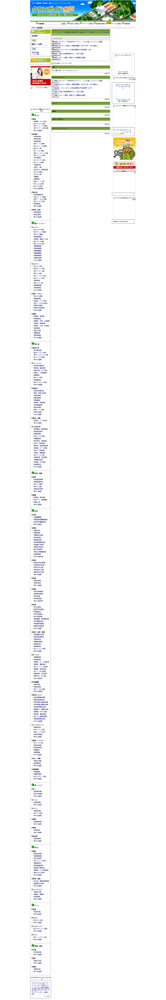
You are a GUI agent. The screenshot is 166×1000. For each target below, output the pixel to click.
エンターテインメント (38, 982)
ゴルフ (37, 266)
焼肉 (36, 141)
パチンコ (38, 241)
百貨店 (37, 350)
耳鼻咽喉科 (39, 542)
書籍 (36, 438)
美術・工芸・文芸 (41, 326)
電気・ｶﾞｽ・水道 (41, 662)
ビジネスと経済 (39, 987)
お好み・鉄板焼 (40, 169)
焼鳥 (36, 165)
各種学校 (38, 623)
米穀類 (37, 405)
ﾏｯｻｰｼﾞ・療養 (39, 500)
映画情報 (67, 32)
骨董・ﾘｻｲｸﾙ (39, 462)
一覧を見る (107, 73)
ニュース (61, 32)
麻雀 (36, 318)
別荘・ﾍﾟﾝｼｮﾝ (39, 301)
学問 (33, 994)
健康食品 (38, 460)
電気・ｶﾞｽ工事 (40, 870)
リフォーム (39, 861)
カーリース (39, 729)
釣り (36, 330)
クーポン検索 (116, 24)
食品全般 (38, 391)
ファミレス (39, 155)
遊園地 (37, 246)
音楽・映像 (39, 323)
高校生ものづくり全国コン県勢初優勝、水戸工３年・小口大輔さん (76, 46)
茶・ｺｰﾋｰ (38, 410)
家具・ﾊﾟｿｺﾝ (39, 420)
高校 (36, 612)
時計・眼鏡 (39, 453)
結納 (36, 969)
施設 (36, 772)
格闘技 (37, 285)
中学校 (37, 614)
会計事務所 (39, 707)
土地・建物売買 (40, 881)
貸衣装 (37, 734)
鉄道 (36, 687)
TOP (33, 28)
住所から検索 (74, 24)
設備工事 (38, 868)
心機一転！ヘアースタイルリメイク (66, 70)
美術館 (37, 248)
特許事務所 (39, 700)
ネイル (37, 486)
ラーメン (38, 144)
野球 (36, 280)
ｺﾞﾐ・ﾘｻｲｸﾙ (39, 671)
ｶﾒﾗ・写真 (38, 450)
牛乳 (36, 407)
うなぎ (37, 172)
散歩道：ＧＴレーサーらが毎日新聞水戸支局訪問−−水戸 (72, 50)
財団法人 (38, 572)
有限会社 (38, 565)
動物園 (37, 251)
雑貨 (36, 380)
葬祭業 (37, 774)
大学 (36, 607)
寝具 (36, 434)
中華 (36, 158)
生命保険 (38, 591)
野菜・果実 (39, 402)
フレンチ (38, 162)
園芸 (36, 333)
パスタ (37, 186)
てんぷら (38, 184)
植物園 (37, 253)
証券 (36, 639)
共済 (36, 596)
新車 (36, 791)
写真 (36, 335)
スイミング (39, 278)
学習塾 (37, 621)
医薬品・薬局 (39, 429)
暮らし (44, 984)
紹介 (36, 960)
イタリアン (39, 160)
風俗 (36, 204)
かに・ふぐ (39, 181)
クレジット (39, 649)
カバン (37, 377)
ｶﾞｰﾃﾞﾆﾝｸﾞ (38, 455)
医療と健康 (37, 989)
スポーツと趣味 (43, 992)
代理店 (37, 598)
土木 (36, 858)
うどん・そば (39, 146)
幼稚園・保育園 (40, 619)
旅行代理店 (39, 308)
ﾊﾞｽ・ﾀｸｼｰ (38, 689)
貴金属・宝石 (39, 457)
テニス (37, 273)
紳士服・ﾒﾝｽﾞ (39, 370)
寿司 (36, 139)
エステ (37, 484)
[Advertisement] (105, 8)
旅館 (36, 298)
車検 (36, 830)
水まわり (38, 872)
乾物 (36, 400)
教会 (36, 580)
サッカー (38, 283)
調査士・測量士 (40, 709)
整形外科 (38, 535)
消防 (36, 659)
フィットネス (39, 276)
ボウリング (39, 269)
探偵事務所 (39, 719)
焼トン (37, 167)
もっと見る (47, 996)
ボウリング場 (39, 232)
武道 (36, 288)
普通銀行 (38, 634)
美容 (36, 912)
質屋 (36, 646)
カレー (37, 148)
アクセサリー (39, 382)
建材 (36, 863)
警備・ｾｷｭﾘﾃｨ (39, 712)
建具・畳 (38, 894)
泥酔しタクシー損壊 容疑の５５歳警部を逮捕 (69, 57)
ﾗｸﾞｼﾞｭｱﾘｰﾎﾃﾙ (40, 303)
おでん (37, 174)
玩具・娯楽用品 (40, 445)
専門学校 (38, 609)
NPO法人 (38, 567)
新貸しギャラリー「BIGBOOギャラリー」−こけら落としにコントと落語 (78, 42)
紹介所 (37, 761)
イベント (55, 32)
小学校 (37, 616)
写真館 (73, 32)
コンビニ (38, 357)
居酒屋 (37, 195)
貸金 (36, 644)
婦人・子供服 (39, 373)
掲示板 (82, 32)
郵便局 (37, 641)
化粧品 (37, 431)
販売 (36, 802)
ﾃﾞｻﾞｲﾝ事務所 (39, 716)
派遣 (36, 763)
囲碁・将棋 (39, 316)
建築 (36, 856)
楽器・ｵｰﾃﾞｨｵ (39, 448)
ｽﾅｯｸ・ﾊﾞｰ (38, 197)
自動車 (37, 747)
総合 (36, 530)
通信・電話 (39, 664)
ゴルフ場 (38, 234)
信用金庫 (38, 637)
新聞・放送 (39, 669)
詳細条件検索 (100, 24)
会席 (36, 214)
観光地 (37, 258)
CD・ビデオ (39, 732)
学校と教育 (44, 989)
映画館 (37, 237)
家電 (36, 752)
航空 (36, 684)
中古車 (37, 794)
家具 (36, 892)
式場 (36, 952)
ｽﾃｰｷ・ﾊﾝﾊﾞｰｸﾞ (40, 153)
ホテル (37, 296)
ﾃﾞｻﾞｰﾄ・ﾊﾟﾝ (39, 126)
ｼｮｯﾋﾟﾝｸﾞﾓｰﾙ (39, 352)
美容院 (37, 479)
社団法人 (38, 570)
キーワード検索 (87, 24)
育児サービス (39, 676)
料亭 (36, 212)
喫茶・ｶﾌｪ (38, 121)
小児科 (37, 549)
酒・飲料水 (39, 393)
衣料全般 (38, 365)
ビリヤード (39, 271)
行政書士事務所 (40, 704)
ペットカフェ (39, 937)
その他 (37, 130)
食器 (36, 897)
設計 (36, 853)
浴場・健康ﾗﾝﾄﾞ (40, 239)
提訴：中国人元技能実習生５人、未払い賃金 (69, 53)
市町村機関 (39, 522)
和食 (36, 136)
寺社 (36, 583)
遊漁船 (37, 255)
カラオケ (38, 229)
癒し (36, 502)
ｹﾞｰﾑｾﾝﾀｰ (38, 244)
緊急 (36, 533)
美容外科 (38, 489)
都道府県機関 (39, 519)
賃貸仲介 (38, 883)
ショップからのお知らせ (102, 32)
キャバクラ (39, 201)
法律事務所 (39, 697)
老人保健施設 (39, 552)
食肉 (36, 395)
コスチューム (39, 928)
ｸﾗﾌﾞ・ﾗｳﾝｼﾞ (39, 199)
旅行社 (37, 305)
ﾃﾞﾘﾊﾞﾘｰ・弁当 (40, 128)
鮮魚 (36, 398)
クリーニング (39, 667)
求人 (78, 32)
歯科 (36, 540)
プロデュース (39, 776)
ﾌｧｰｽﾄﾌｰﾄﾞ (38, 124)
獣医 (36, 554)
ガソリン (38, 436)
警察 (36, 657)
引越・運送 (39, 714)
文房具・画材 (39, 441)
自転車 (37, 745)
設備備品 (38, 865)
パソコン (38, 743)
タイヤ (37, 813)
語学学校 (38, 626)
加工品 (37, 412)
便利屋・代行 (39, 673)
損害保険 (38, 594)
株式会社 (38, 562)
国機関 (37, 517)
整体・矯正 (39, 497)
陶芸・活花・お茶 (41, 321)
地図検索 (127, 24)
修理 (36, 821)
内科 (36, 537)
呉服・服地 (39, 368)
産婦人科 (38, 544)
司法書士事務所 (40, 702)
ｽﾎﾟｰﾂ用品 (38, 443)
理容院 (37, 482)
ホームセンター (40, 355)
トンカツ (38, 151)
